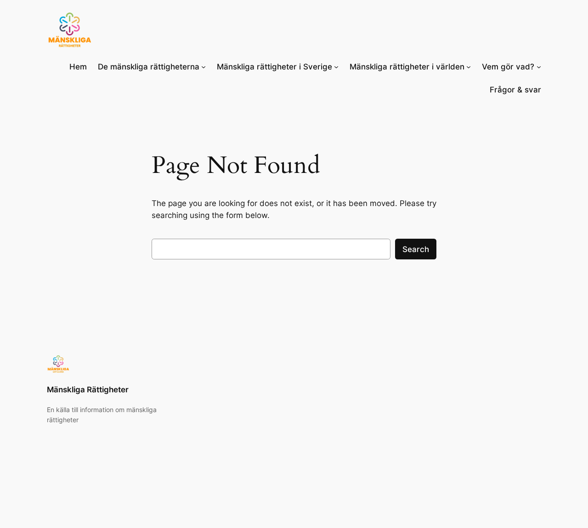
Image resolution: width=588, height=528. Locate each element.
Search (415, 249)
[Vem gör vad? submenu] (539, 66)
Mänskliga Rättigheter (88, 389)
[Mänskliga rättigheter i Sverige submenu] (336, 66)
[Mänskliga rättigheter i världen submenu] (468, 66)
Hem (78, 66)
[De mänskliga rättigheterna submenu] (203, 66)
